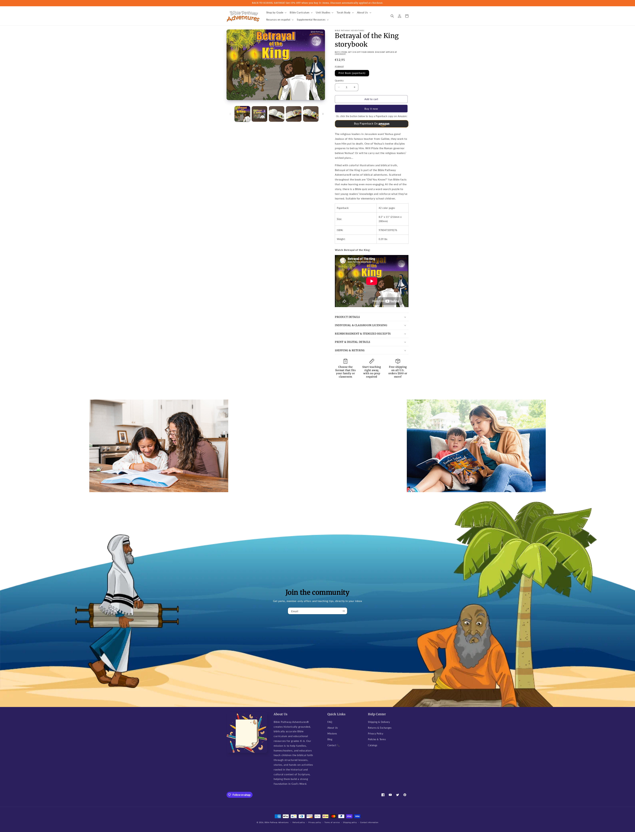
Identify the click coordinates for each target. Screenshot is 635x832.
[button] (276, 12)
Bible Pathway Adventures (277, 822)
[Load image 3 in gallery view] (276, 114)
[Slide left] (230, 114)
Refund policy (299, 822)
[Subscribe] (343, 610)
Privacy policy (314, 822)
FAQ (329, 722)
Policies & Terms (377, 739)
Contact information (369, 822)
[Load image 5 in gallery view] (310, 114)
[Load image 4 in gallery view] (293, 114)
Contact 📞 (333, 745)
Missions (332, 733)
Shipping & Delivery (379, 722)
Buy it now (371, 108)
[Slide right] (323, 114)
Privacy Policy (375, 733)
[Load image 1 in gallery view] (242, 114)
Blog (329, 739)
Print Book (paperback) (352, 73)
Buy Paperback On (366, 123)
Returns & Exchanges (379, 727)
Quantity (339, 80)
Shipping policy (350, 822)
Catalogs (372, 745)
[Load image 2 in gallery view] (259, 114)
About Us (332, 727)
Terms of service (332, 822)
